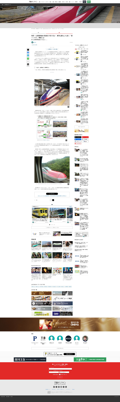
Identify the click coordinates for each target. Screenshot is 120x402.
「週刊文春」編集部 (84, 54)
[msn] (63, 387)
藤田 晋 (82, 92)
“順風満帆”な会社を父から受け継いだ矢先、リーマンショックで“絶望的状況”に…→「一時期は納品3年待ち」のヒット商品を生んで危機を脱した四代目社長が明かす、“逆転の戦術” (47, 277)
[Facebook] (54, 387)
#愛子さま (37, 286)
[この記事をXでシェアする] (28, 49)
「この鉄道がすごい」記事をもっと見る (52, 227)
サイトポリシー (68, 389)
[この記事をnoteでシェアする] (28, 61)
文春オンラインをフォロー (67, 234)
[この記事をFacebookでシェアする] (28, 52)
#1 (38, 32)
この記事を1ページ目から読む (52, 49)
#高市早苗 (41, 286)
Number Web (3, 396)
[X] (56, 387)
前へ (37, 200)
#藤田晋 (70, 286)
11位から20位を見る (81, 126)
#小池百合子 (54, 286)
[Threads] (59, 387)
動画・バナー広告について (60, 389)
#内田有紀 (45, 286)
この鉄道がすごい (7, 4)
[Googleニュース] (61, 387)
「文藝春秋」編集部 (84, 69)
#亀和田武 (49, 286)
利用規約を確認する (56, 374)
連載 (34, 28)
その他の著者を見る (60, 348)
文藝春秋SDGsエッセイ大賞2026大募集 (56, 275)
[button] (49, 224)
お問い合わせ (53, 389)
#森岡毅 (66, 286)
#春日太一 (62, 286)
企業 (36, 44)
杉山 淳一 (35, 42)
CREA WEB (7, 396)
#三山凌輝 (58, 286)
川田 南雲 (83, 99)
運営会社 (73, 389)
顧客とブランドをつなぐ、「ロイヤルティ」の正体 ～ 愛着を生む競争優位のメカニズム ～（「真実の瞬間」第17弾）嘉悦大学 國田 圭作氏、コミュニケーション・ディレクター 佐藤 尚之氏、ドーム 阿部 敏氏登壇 (68, 277)
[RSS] (66, 387)
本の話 (11, 396)
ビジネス (33, 44)
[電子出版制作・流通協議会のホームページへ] (49, 392)
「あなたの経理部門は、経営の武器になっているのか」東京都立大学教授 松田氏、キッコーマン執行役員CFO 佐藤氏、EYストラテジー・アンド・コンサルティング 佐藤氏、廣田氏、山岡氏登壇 (36, 277)
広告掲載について (47, 389)
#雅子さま (33, 286)
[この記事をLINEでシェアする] (28, 58)
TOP (32, 28)
